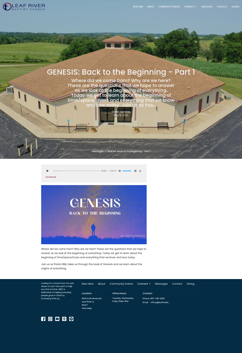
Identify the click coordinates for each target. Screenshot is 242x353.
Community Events (169, 6)
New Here (138, 6)
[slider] (75, 171)
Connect (189, 6)
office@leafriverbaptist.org (160, 302)
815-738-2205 (157, 298)
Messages (207, 6)
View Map (87, 308)
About (150, 6)
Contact (222, 6)
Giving (235, 6)
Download (51, 176)
